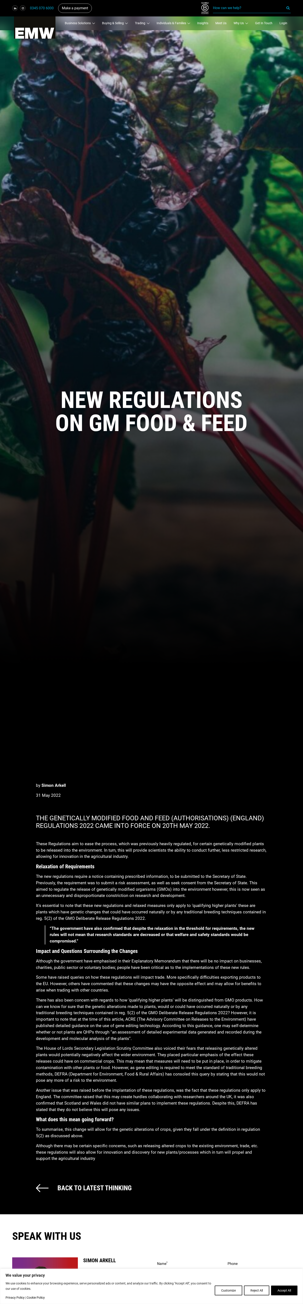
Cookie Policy (36, 1297)
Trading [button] (140, 23)
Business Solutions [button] (78, 23)
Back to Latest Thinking (94, 1188)
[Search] (288, 8)
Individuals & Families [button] (172, 23)
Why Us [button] (239, 23)
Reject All (256, 1290)
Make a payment (75, 8)
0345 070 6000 (42, 8)
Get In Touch (263, 23)
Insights (202, 23)
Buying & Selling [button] (113, 23)
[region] (151, 1286)
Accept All (284, 1290)
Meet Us (220, 23)
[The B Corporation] (207, 8)
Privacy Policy (15, 1297)
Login (283, 23)
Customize (228, 1290)
